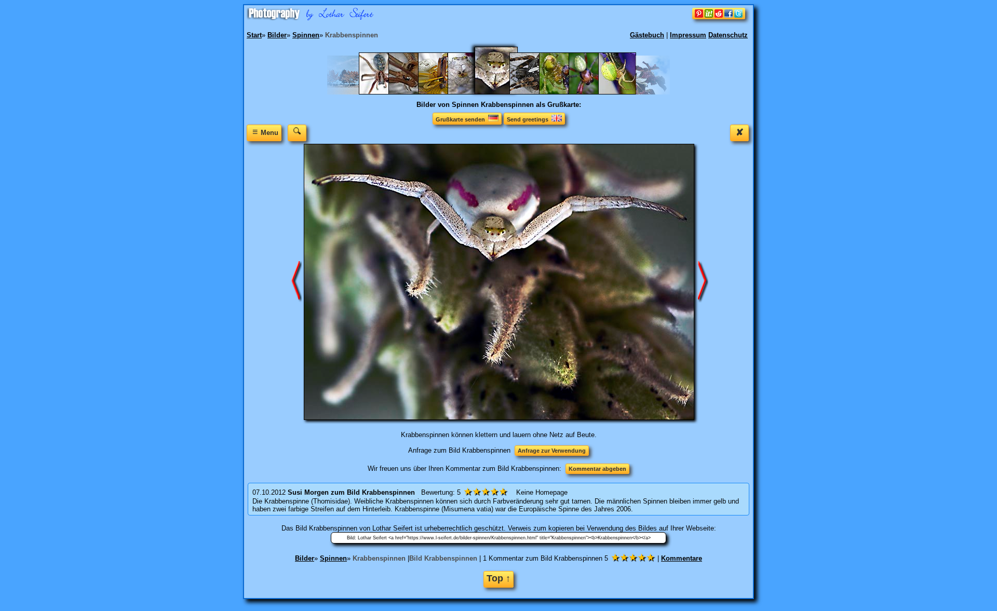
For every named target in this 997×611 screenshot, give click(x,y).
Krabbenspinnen (379, 558)
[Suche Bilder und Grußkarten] (297, 133)
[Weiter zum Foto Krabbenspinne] (296, 282)
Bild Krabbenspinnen (443, 558)
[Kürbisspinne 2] (593, 92)
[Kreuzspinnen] (533, 92)
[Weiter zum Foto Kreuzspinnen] (703, 282)
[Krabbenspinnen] (503, 92)
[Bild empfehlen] (718, 17)
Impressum (688, 35)
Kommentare (681, 558)
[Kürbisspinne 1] (563, 92)
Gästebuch (647, 35)
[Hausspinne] (383, 92)
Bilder (304, 558)
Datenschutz (728, 35)
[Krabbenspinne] (472, 92)
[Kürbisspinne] (622, 92)
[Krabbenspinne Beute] (442, 92)
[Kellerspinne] (412, 92)
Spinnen (333, 558)
